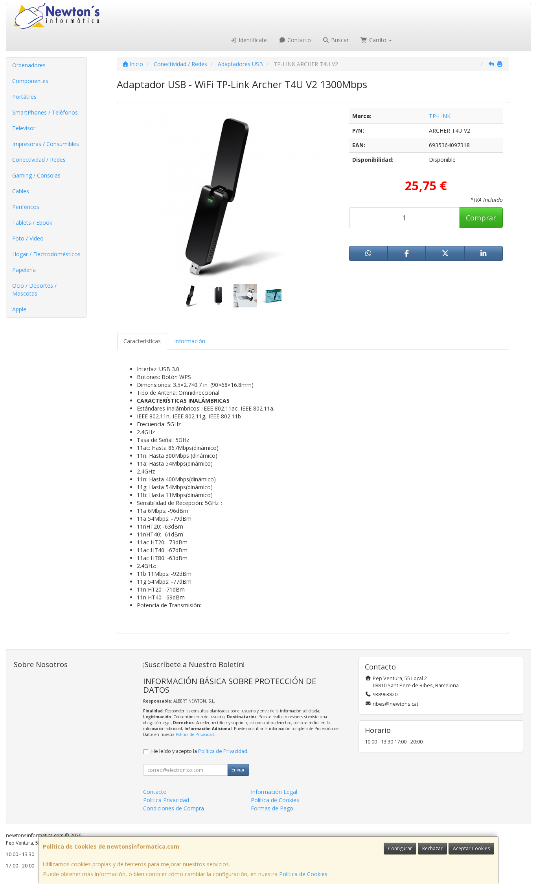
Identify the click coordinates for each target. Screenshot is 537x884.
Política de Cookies (303, 874)
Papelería (24, 270)
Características (142, 341)
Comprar (481, 217)
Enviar (238, 769)
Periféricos (25, 207)
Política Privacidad (166, 800)
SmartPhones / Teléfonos (45, 112)
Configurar (400, 848)
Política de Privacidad (195, 734)
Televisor (23, 128)
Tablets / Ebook (32, 222)
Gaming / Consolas (36, 175)
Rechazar (432, 848)
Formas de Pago (272, 808)
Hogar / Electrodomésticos (46, 254)
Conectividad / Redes (39, 159)
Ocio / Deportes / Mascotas (34, 289)
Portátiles (24, 96)
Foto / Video (28, 238)
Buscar (339, 40)
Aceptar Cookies (471, 848)
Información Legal (274, 791)
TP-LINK (440, 116)
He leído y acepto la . (199, 751)
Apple (19, 309)
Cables (20, 191)
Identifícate (252, 40)
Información (189, 341)
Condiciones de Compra (173, 808)
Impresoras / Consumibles (45, 144)
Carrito (378, 40)
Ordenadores (29, 65)
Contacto (298, 40)
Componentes (30, 81)
